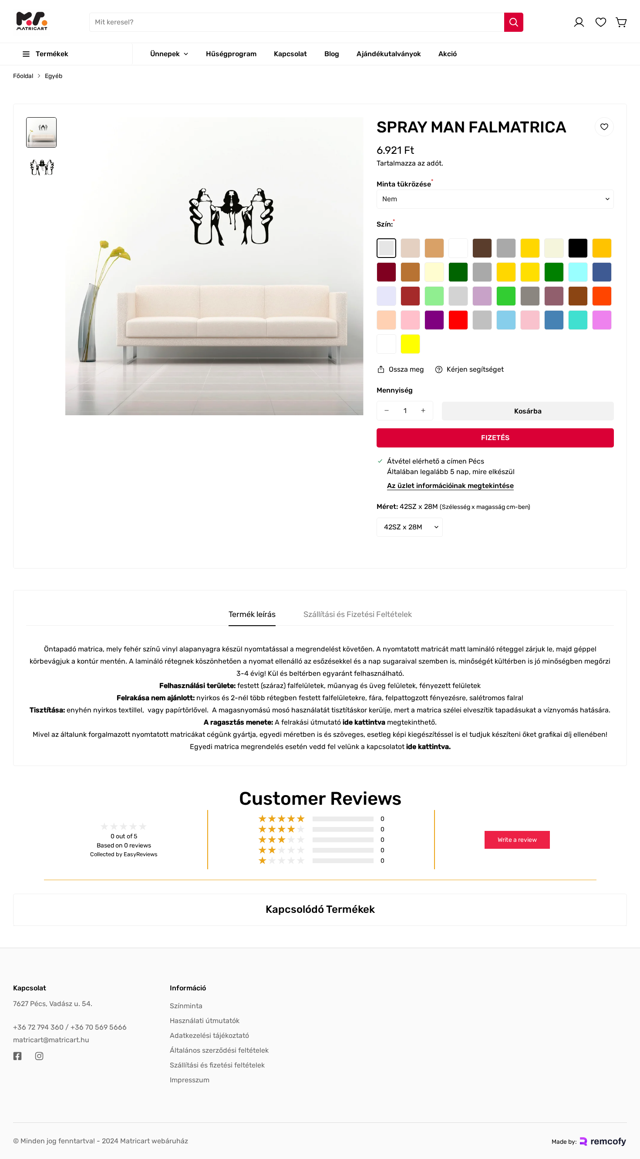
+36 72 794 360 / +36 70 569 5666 (70, 1027)
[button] (621, 22)
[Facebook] (17, 1056)
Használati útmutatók (204, 1021)
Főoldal (23, 76)
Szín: (386, 224)
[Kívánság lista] (601, 22)
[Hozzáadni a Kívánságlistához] (604, 126)
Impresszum (189, 1080)
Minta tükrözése (405, 184)
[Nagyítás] (345, 135)
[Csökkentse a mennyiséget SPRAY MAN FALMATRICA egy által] (386, 410)
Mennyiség (395, 390)
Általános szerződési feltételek (219, 1050)
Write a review (517, 840)
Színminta (186, 1006)
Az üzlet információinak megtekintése (450, 485)
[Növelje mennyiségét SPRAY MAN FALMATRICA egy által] (423, 410)
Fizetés (495, 438)
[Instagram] (39, 1056)
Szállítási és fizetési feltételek (217, 1065)
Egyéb (53, 76)
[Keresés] (513, 22)
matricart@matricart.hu (51, 1040)
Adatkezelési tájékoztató (209, 1035)
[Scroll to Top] (623, 1111)
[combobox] (306, 22)
